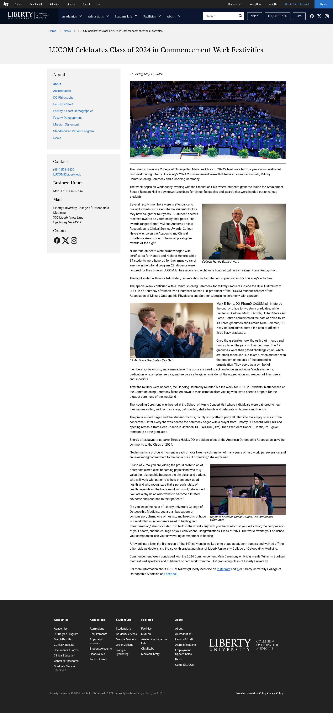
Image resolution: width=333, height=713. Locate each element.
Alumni (71, 4)
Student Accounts (101, 648)
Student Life (123, 16)
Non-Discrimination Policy (251, 693)
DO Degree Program (66, 634)
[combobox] (223, 16)
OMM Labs (147, 648)
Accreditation (62, 91)
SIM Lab (146, 634)
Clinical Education (64, 655)
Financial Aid (97, 654)
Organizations (124, 644)
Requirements (98, 634)
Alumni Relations (185, 644)
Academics (69, 16)
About (171, 16)
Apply (255, 16)
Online (18, 4)
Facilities (149, 16)
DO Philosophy (63, 97)
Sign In (323, 4)
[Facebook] (311, 16)
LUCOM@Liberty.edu (67, 174)
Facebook (170, 574)
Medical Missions (126, 639)
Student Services (126, 634)
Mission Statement (66, 124)
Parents (87, 4)
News (67, 30)
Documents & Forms (66, 650)
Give (299, 16)
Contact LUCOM (184, 664)
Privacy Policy (275, 693)
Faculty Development (67, 118)
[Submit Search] (240, 16)
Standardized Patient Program (73, 131)
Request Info (235, 4)
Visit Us (273, 4)
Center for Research (66, 660)
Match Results (62, 639)
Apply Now (255, 4)
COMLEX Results (64, 644)
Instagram (223, 569)
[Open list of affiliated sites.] (98, 4)
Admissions (96, 16)
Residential (36, 4)
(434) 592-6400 (63, 169)
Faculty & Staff (63, 104)
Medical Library (150, 654)
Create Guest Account (297, 4)
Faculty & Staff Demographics (73, 111)
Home (52, 30)
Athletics (55, 4)
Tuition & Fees (98, 659)
